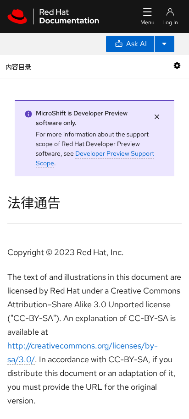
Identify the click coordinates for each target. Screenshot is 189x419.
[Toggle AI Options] (164, 44)
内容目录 (18, 66)
